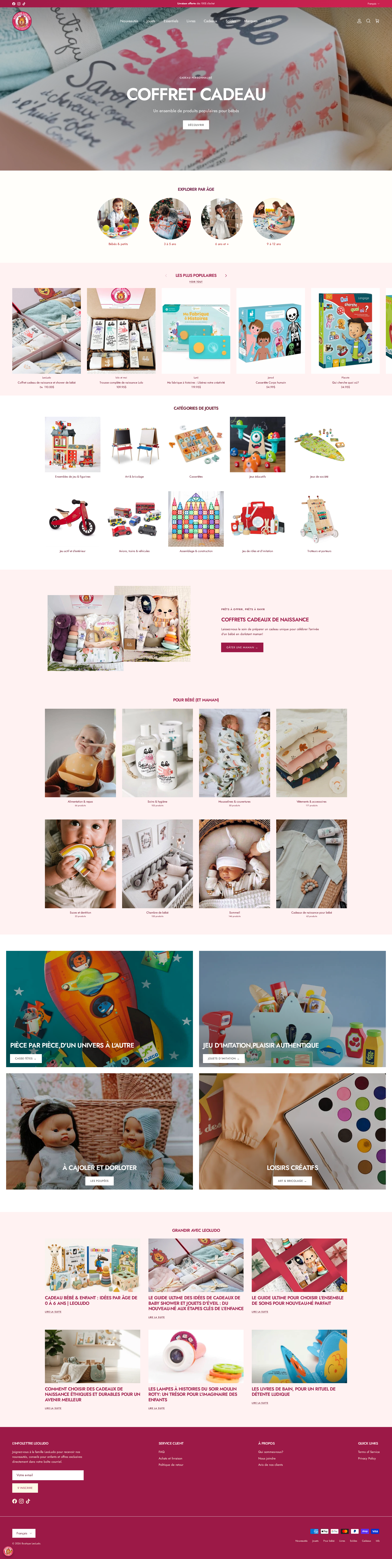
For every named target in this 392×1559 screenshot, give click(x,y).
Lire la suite (53, 1311)
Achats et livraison (170, 1458)
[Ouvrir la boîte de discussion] (8, 1551)
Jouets (151, 21)
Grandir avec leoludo (196, 1230)
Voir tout (196, 281)
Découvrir (196, 125)
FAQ (162, 1452)
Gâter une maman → (242, 647)
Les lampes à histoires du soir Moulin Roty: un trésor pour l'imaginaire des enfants (192, 1394)
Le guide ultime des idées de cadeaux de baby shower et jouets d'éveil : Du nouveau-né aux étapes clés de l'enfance (196, 1303)
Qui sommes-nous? (270, 1452)
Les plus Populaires (196, 275)
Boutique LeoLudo (31, 1543)
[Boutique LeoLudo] (22, 21)
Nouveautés (129, 21)
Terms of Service (369, 1452)
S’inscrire (25, 1488)
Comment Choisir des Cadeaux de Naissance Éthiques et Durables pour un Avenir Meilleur (92, 1394)
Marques (250, 21)
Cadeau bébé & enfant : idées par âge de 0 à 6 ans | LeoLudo (91, 1300)
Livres (191, 21)
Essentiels (171, 21)
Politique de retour (171, 1465)
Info (269, 21)
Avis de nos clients (270, 1465)
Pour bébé (328, 1541)
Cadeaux (210, 21)
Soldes (231, 21)
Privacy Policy (367, 1458)
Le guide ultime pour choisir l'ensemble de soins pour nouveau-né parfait (297, 1300)
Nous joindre (267, 1458)
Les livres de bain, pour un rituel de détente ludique (293, 1391)
